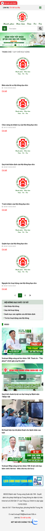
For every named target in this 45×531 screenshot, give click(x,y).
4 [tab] (20, 45)
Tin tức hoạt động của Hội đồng (16, 318)
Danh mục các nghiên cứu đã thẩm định (19, 314)
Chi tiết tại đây (14, 7)
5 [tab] (22, 45)
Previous (4, 40)
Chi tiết (4, 91)
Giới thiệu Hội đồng (11, 306)
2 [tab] (15, 45)
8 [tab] (30, 45)
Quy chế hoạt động (11, 310)
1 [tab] (13, 45)
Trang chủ (7, 52)
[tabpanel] (22, 40)
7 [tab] (27, 45)
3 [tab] (18, 45)
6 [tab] (25, 45)
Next (40, 40)
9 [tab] (32, 45)
